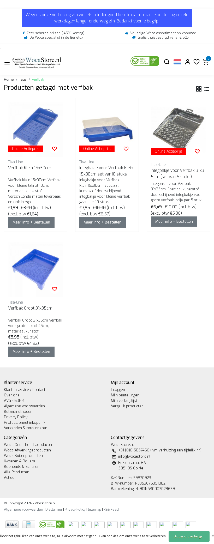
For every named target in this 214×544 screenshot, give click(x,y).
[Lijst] (206, 89)
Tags (23, 79)
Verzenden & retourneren (25, 428)
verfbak (38, 79)
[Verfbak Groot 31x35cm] (35, 269)
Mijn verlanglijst (124, 400)
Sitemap (94, 509)
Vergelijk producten (127, 406)
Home (9, 79)
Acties (9, 477)
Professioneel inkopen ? (24, 422)
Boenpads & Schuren (21, 466)
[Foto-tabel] (198, 89)
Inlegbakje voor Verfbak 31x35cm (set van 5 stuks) (177, 173)
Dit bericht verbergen (189, 536)
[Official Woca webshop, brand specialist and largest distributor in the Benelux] (36, 62)
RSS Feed (111, 509)
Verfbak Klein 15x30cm (29, 168)
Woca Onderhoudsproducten (28, 444)
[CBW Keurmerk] (52, 524)
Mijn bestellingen (125, 395)
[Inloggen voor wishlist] (54, 148)
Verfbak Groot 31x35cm (30, 308)
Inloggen (118, 389)
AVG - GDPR (14, 400)
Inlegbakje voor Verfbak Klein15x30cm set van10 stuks (106, 171)
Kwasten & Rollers (19, 461)
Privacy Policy (15, 417)
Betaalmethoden (18, 411)
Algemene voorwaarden (24, 406)
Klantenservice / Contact (24, 389)
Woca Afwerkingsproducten (27, 450)
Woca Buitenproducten (23, 455)
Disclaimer (53, 509)
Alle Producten (16, 472)
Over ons (12, 395)
